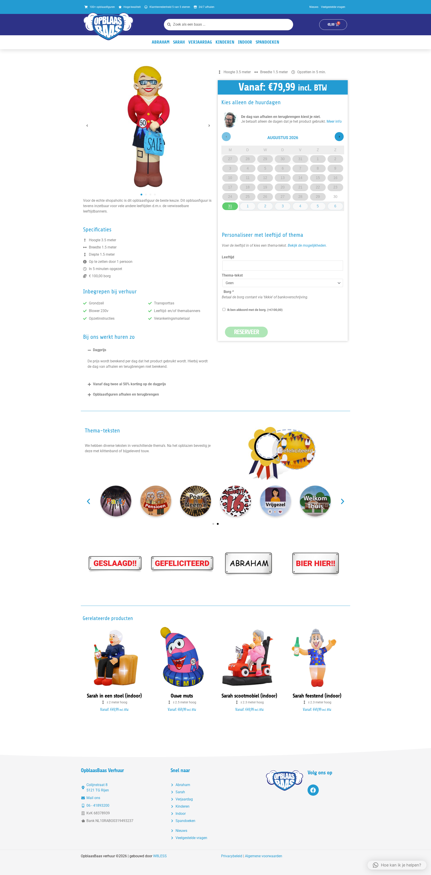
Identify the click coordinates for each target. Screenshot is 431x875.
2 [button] (266, 205)
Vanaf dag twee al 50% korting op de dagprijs (129, 384)
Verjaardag (200, 42)
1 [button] (248, 205)
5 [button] (319, 205)
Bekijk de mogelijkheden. (307, 245)
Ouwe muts (182, 696)
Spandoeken (267, 42)
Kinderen (225, 42)
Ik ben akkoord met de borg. (255, 310)
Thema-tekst (232, 275)
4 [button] (301, 205)
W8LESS (160, 856)
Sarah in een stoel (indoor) (114, 696)
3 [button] (283, 205)
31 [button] (231, 205)
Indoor (245, 42)
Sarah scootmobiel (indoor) (249, 696)
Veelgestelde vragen (333, 7)
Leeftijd (228, 257)
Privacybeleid (231, 856)
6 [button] (336, 205)
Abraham (160, 42)
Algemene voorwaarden (263, 856)
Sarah (179, 42)
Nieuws (313, 7)
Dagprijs (99, 350)
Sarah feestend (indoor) (317, 696)
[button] (87, 125)
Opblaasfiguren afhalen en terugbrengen (126, 394)
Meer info (334, 121)
